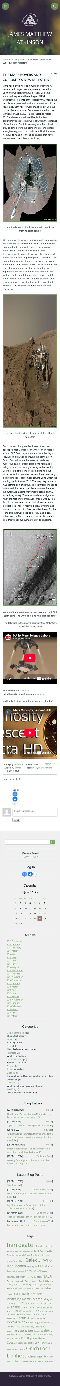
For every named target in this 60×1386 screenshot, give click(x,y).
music (24, 1293)
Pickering (14, 1299)
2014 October (13, 973)
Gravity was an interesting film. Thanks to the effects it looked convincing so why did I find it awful (30, 1137)
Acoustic (36, 1294)
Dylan (10, 1294)
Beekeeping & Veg (16, 1032)
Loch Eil (24, 1361)
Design (10, 1066)
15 (15, 913)
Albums (49, 1308)
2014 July (11, 963)
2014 (13, 59)
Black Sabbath (42, 1251)
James (18, 767)
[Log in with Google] (15, 804)
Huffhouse (40, 1308)
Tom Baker (33, 1271)
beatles (22, 1349)
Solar (27, 1254)
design (21, 1271)
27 (26, 59)
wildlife (28, 1251)
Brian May (37, 1288)
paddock (10, 1331)
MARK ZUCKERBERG (26, 1334)
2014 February (14, 947)
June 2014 (30, 892)
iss (15, 1281)
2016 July (11, 1012)
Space (28, 1281)
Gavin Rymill (32, 1266)
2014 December (14, 980)
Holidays (11, 1082)
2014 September (15, 970)
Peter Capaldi (41, 1314)
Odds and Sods (15, 1059)
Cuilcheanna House (37, 1356)
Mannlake (12, 1334)
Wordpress (13, 1185)
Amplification (20, 1284)
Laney (10, 1284)
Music (10, 1039)
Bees (46, 1334)
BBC (41, 1266)
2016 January (13, 1002)
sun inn (30, 1303)
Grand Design (28, 1307)
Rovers (48, 767)
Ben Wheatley (27, 1326)
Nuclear (49, 1246)
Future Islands (19, 1261)
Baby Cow (33, 1342)
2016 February (14, 1006)
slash (18, 1303)
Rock (16, 1294)
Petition (10, 1251)
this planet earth (24, 1330)
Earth (41, 1281)
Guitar (46, 1288)
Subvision (11, 1255)
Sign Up (26, 856)
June (20, 59)
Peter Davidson (34, 1276)
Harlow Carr (46, 1342)
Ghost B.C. (34, 1311)
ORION (19, 1311)
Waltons (46, 1330)
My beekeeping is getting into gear (24, 1225)
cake (45, 1299)
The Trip (49, 1266)
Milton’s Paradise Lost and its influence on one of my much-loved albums (28, 1150)
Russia (25, 1311)
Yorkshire (23, 1342)
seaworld (20, 1251)
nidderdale (39, 1246)
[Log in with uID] (15, 794)
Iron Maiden (16, 1266)
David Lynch (38, 1284)
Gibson (49, 1281)
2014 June (11, 960)
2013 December (14, 941)
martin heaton (32, 1299)
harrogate (20, 1245)
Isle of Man (26, 1288)
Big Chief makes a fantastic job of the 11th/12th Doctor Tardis (26, 1207)
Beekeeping (32, 1322)
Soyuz (10, 1281)
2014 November (15, 976)
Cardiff (37, 1331)
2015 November (15, 999)
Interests (11, 1052)
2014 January (13, 944)
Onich (32, 1348)
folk (24, 1303)
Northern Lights (38, 1255)
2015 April (11, 989)
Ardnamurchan (36, 1361)
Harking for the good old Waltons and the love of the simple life (28, 1162)
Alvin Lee (11, 1311)
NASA (34, 767)
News (10, 1046)
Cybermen (11, 1318)
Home (5, 59)
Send (16, 820)
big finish (20, 1276)
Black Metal (27, 1314)
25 (30, 918)
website (26, 690)
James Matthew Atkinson (30, 38)
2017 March (12, 1015)
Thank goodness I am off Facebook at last (28, 1216)
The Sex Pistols (46, 1311)
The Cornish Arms (37, 1318)
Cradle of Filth (14, 1314)
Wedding (11, 1089)
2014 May (11, 957)
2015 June (11, 993)
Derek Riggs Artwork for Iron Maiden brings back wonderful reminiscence (29, 1115)
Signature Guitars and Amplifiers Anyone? (28, 1125)
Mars (41, 767)
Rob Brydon (29, 1338)
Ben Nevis (49, 1361)
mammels (20, 1255)
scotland (38, 1303)
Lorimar (40, 1334)
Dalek (31, 1260)
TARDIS (15, 1307)
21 (45, 913)
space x (35, 1281)
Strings (29, 1284)
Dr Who (45, 1260)
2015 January (13, 983)
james (15, 1349)
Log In (35, 856)
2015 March (12, 986)
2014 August (13, 967)
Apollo (20, 1281)
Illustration (12, 1271)
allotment (40, 1326)
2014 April (11, 954)
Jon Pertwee (23, 1317)
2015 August (13, 996)
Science (18, 764)
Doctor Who (16, 1322)
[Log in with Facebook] (15, 799)
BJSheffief (16, 1338)
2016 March (12, 1009)
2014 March (12, 950)
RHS (9, 1349)
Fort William (13, 1361)
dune (18, 1288)
